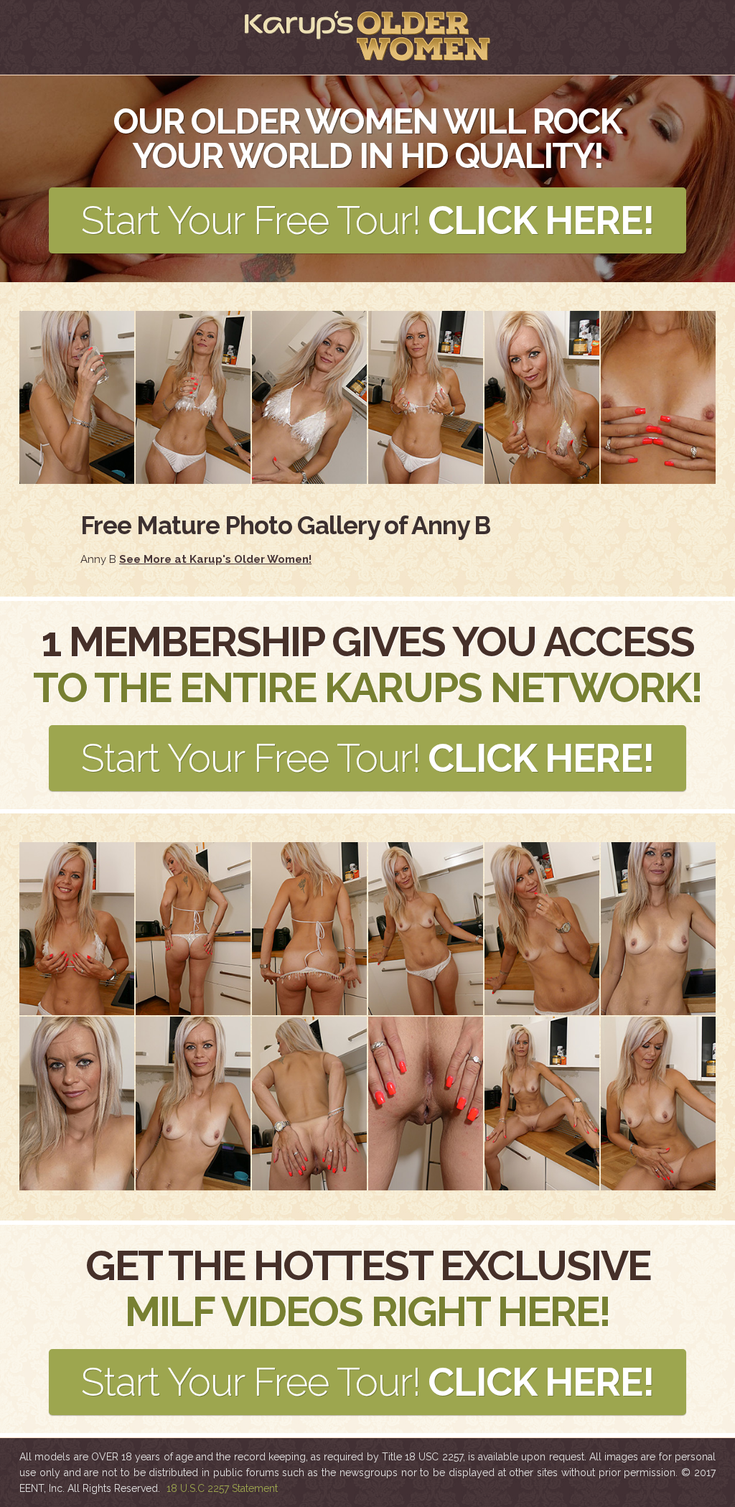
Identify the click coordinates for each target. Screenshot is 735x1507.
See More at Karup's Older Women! (215, 559)
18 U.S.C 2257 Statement (222, 1488)
